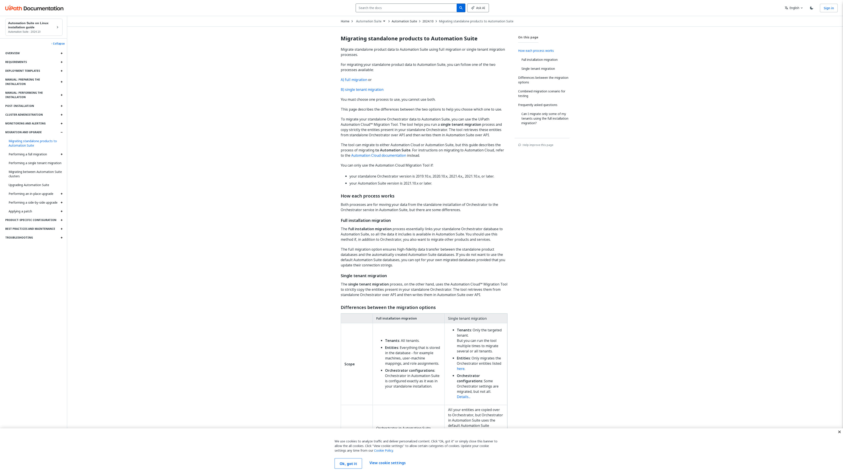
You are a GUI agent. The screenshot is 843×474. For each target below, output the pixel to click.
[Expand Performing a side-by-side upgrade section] (61, 203)
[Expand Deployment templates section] (61, 71)
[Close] (839, 432)
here (461, 368)
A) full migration (354, 79)
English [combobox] (792, 7)
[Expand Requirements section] (61, 62)
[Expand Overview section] (61, 53)
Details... (463, 396)
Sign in (829, 8)
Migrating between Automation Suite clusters (35, 173)
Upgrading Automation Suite (29, 185)
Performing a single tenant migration (35, 163)
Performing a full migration (28, 154)
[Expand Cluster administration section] (61, 115)
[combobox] (407, 8)
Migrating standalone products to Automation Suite (476, 21)
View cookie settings (387, 463)
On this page (528, 37)
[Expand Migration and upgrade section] (61, 132)
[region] (421, 451)
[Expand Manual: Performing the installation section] (61, 95)
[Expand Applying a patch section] (61, 211)
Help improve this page (538, 145)
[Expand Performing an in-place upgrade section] (61, 194)
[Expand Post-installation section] (61, 106)
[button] (34, 143)
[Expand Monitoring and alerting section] (61, 124)
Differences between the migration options (388, 307)
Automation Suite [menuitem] (369, 21)
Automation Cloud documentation (378, 155)
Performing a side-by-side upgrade (33, 202)
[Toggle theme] (812, 8)
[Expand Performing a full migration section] (61, 154)
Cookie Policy (383, 450)
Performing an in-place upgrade (31, 193)
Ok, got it (348, 463)
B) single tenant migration (362, 89)
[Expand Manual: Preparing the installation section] (61, 82)
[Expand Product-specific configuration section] (61, 220)
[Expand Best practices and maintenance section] (61, 229)
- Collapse (58, 44)
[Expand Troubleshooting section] (61, 238)
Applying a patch (20, 211)
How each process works (367, 196)
